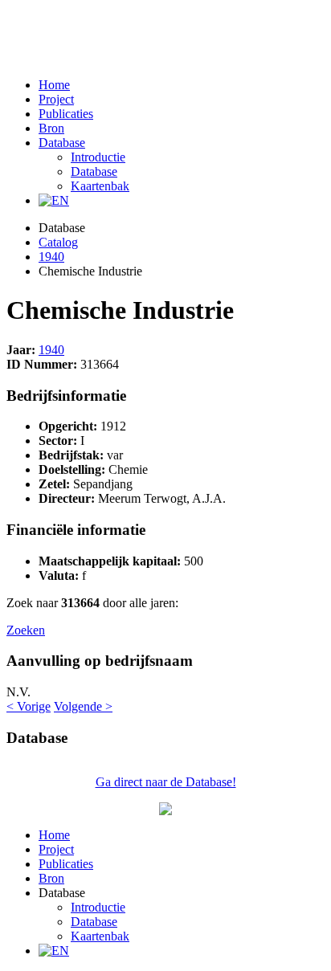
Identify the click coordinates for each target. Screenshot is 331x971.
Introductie (98, 157)
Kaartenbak (100, 186)
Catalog (58, 242)
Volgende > (83, 706)
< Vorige (28, 706)
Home (54, 85)
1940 (51, 256)
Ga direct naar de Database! (166, 782)
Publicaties (66, 113)
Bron (51, 128)
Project (56, 99)
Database (62, 142)
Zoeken (25, 630)
